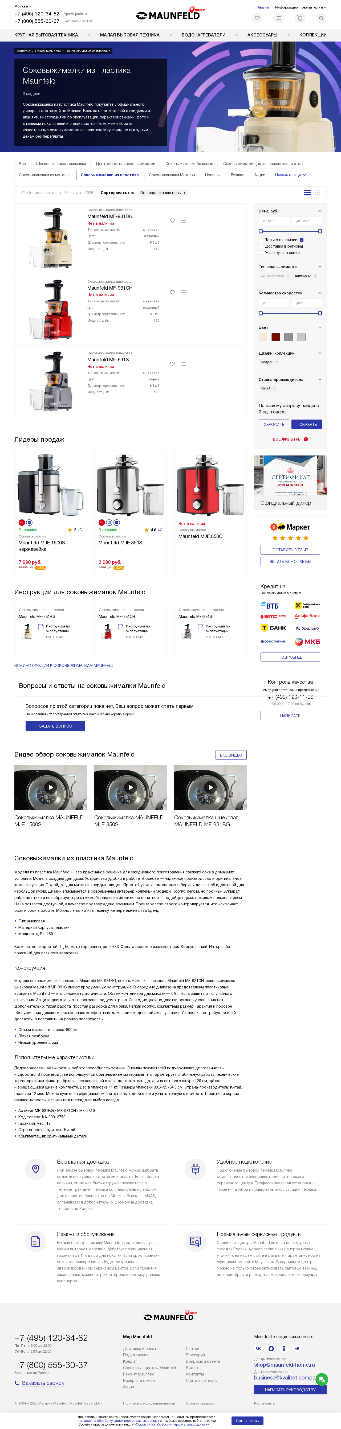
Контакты (195, 1374)
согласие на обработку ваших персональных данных (118, 1421)
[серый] (301, 337)
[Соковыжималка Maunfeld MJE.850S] (130, 484)
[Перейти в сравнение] (278, 18)
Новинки (213, 175)
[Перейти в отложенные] (257, 18)
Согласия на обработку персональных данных (171, 1424)
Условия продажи (200, 1403)
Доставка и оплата (141, 1348)
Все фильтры (290, 439)
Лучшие (237, 175)
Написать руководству (290, 1390)
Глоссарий (195, 1355)
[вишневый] (275, 337)
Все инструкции (63, 665)
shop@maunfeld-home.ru (284, 1365)
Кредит (130, 1361)
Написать (290, 716)
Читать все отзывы (290, 562)
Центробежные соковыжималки (125, 164)
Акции (263, 7)
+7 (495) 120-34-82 (36, 14)
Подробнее (290, 657)
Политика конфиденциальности (149, 1403)
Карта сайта (264, 1403)
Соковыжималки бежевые (189, 164)
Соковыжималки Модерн (172, 175)
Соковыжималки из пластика (110, 175)
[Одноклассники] (284, 1348)
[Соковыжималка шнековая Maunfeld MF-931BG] (51, 237)
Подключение (135, 1355)
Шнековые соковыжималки (61, 164)
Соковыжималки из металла (45, 175)
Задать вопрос (55, 726)
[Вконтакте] (258, 1348)
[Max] (271, 1348)
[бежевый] (263, 337)
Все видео (231, 755)
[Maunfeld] (170, 14)
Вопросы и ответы (203, 1361)
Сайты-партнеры (201, 1380)
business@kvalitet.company (287, 1378)
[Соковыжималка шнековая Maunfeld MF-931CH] (51, 309)
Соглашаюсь (247, 1421)
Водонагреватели (203, 35)
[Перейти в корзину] (300, 18)
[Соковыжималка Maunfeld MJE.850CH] (210, 484)
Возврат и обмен (139, 1380)
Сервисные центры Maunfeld (149, 1368)
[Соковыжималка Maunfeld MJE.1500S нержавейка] (51, 484)
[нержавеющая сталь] (288, 337)
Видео (192, 1368)
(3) (80, 530)
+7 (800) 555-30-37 (36, 21)
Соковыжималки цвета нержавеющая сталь (264, 164)
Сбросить (274, 424)
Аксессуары (262, 35)
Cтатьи (192, 1348)
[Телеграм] (297, 1348)
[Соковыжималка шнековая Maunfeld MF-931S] (51, 380)
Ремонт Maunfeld (139, 1374)
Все (22, 164)
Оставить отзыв (290, 550)
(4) (160, 530)
